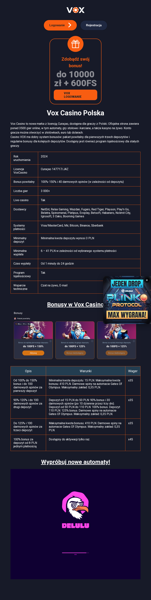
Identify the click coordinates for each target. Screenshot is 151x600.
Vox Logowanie (73, 94)
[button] (60, 25)
